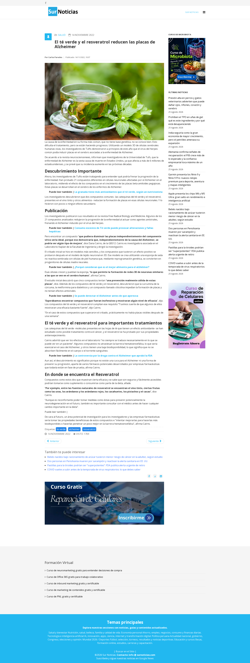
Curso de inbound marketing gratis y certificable (73, 583)
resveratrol (89, 429)
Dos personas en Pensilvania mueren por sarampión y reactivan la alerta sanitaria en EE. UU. (97, 461)
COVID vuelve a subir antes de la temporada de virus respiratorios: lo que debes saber (93, 469)
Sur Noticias (191, 12)
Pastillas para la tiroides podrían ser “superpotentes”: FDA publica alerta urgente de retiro (96, 465)
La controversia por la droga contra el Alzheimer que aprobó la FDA (113, 355)
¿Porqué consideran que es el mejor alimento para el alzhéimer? (112, 267)
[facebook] (45, 2)
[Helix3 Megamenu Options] (204, 12)
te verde (61, 429)
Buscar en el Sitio (125, 651)
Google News (146, 658)
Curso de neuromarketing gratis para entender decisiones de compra (84, 570)
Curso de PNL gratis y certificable (65, 596)
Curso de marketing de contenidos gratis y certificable (76, 590)
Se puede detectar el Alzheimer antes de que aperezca (106, 295)
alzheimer (74, 429)
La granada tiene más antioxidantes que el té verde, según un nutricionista (118, 191)
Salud (62, 35)
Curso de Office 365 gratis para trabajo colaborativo (75, 577)
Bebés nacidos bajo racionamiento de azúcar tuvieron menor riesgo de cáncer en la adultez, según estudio (105, 457)
